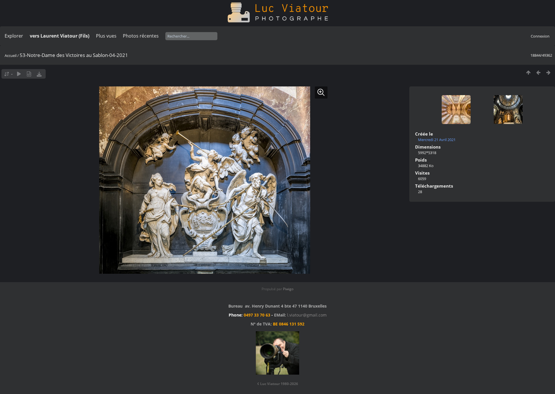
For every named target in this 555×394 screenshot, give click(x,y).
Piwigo (288, 288)
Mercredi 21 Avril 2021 (437, 139)
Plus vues (106, 36)
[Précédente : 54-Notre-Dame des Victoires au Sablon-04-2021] (538, 72)
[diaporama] (19, 74)
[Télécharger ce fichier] (39, 74)
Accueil (10, 55)
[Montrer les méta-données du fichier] (29, 74)
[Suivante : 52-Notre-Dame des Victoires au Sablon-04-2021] (548, 72)
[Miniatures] (528, 72)
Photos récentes (141, 36)
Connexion (540, 36)
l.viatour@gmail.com (307, 315)
